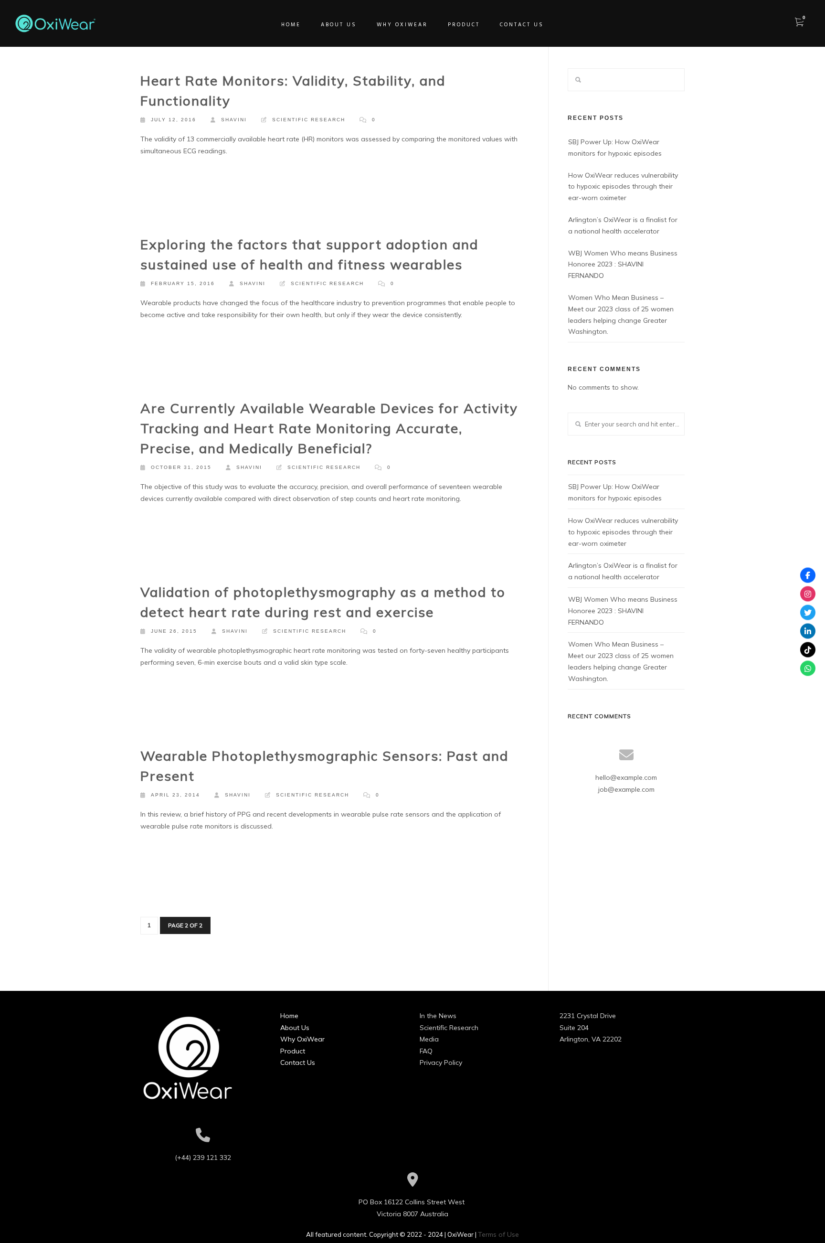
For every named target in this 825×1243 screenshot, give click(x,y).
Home (289, 1015)
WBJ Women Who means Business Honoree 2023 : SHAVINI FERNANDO (622, 264)
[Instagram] (807, 593)
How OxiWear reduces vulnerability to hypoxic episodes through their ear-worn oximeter (623, 186)
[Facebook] (807, 575)
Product (292, 1051)
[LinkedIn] (807, 630)
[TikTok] (807, 649)
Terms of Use (498, 1234)
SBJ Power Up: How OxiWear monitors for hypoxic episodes (615, 148)
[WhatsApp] (807, 668)
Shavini (234, 119)
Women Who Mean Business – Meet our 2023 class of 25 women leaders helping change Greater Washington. (621, 314)
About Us (294, 1027)
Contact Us (297, 1062)
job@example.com (626, 789)
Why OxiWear (302, 1039)
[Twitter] (807, 612)
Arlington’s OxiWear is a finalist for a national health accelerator (622, 225)
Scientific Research (308, 119)
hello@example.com (626, 777)
